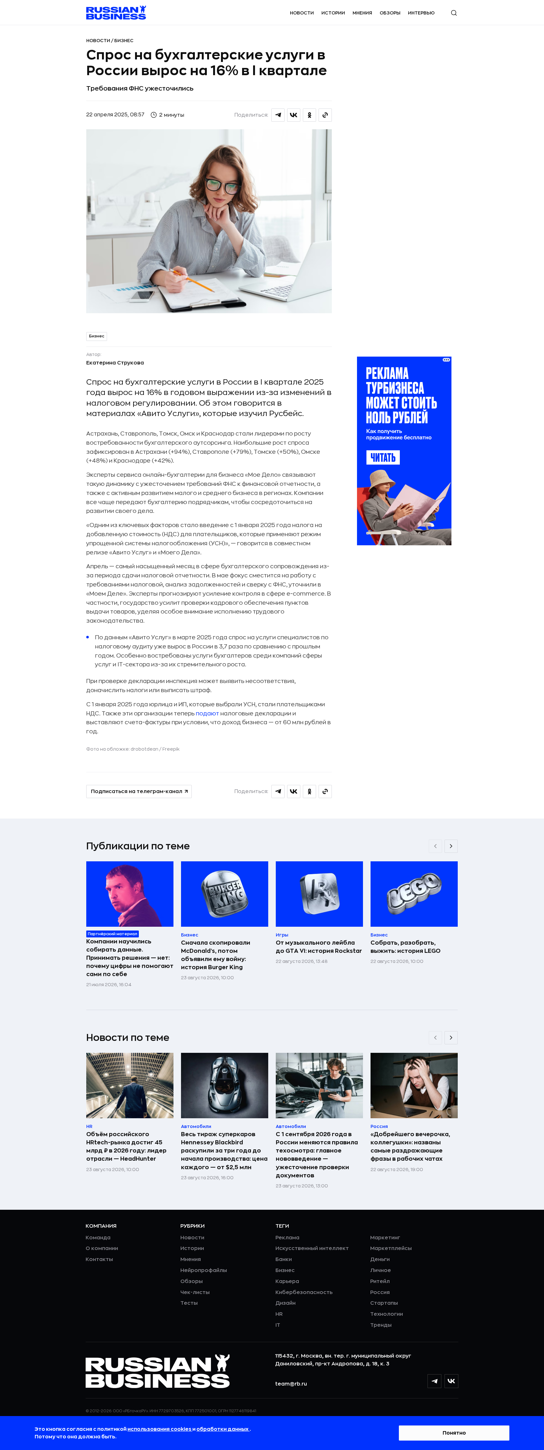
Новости (302, 13)
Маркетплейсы (391, 1248)
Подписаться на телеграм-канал (136, 791)
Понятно (454, 1433)
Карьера (287, 1281)
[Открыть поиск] (454, 13)
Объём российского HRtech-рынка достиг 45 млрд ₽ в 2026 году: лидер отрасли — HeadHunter (126, 1146)
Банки (283, 1259)
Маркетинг (385, 1237)
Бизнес (123, 40)
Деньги (380, 1259)
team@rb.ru (291, 1383)
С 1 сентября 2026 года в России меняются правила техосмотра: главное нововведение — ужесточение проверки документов (317, 1154)
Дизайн (285, 1303)
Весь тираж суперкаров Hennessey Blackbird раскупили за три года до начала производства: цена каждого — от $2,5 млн (224, 1150)
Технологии (386, 1314)
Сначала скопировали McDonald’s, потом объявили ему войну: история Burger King (215, 955)
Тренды (381, 1325)
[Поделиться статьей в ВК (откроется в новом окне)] (293, 115)
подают (207, 713)
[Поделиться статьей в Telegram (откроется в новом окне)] (278, 115)
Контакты (99, 1259)
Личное (380, 1270)
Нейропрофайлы (203, 1270)
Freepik (170, 749)
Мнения (362, 13)
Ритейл (380, 1281)
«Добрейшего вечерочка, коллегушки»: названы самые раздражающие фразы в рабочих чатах (410, 1146)
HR (279, 1314)
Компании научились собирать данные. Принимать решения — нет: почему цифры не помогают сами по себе (129, 958)
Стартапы (384, 1303)
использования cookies (160, 1429)
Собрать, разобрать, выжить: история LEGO (405, 947)
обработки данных (223, 1429)
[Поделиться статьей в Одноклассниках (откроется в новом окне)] (309, 115)
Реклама (287, 1237)
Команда (98, 1237)
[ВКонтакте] (451, 1381)
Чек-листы (195, 1292)
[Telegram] (434, 1381)
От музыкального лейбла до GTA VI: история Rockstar (319, 947)
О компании (102, 1248)
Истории (333, 13)
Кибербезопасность (303, 1292)
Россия (380, 1292)
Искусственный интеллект (312, 1248)
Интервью (421, 13)
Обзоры (390, 13)
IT (277, 1325)
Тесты (189, 1303)
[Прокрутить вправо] (451, 846)
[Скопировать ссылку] (325, 115)
